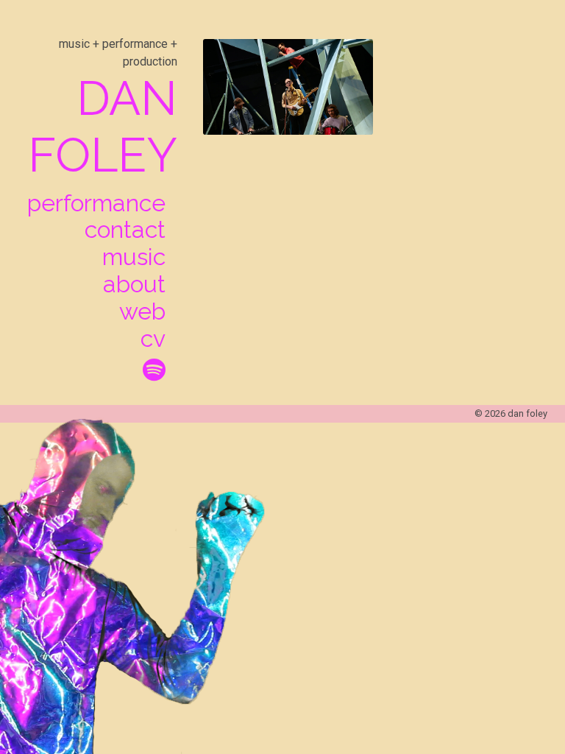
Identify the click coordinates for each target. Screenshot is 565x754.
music (134, 257)
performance (96, 203)
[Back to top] (512, 690)
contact (125, 229)
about (134, 284)
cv (153, 338)
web (142, 311)
